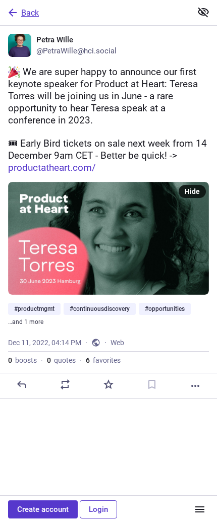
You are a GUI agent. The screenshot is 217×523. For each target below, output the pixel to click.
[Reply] (22, 384)
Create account (43, 509)
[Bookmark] (152, 384)
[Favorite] (108, 384)
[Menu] (200, 509)
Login (98, 509)
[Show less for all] (203, 12)
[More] (195, 386)
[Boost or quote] (65, 384)
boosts (22, 360)
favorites (103, 360)
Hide (192, 191)
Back (30, 13)
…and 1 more (25, 321)
